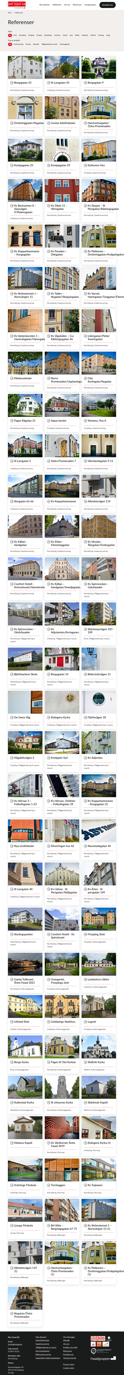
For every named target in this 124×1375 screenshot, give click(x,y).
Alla (10, 35)
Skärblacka (85, 35)
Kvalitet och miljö (70, 1348)
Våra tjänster (44, 5)
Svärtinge (101, 35)
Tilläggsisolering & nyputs (46, 1348)
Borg (71, 35)
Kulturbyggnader (65, 44)
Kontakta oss (107, 5)
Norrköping (22, 35)
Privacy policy (68, 1364)
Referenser (77, 5)
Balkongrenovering (43, 1355)
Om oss (67, 5)
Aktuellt (66, 1340)
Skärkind (93, 35)
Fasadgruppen (90, 5)
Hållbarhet (57, 5)
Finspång (39, 35)
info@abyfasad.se (15, 1344)
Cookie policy (68, 1368)
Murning (28, 44)
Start (9, 13)
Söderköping (48, 35)
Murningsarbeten (43, 1351)
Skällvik (77, 35)
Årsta (15, 35)
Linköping (31, 35)
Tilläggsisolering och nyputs (49, 44)
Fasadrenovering (18, 44)
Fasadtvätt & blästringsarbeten (48, 1358)
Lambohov (57, 35)
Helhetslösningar (42, 1340)
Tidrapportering (69, 1358)
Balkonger (36, 44)
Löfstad (65, 35)
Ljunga (108, 35)
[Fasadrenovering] (103, 1358)
